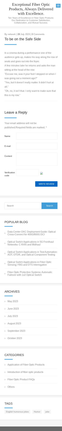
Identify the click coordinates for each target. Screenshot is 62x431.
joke (47, 411)
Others (11, 387)
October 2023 (15, 338)
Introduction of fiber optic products (25, 372)
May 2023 (13, 301)
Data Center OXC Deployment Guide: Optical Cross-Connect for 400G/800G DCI (32, 233)
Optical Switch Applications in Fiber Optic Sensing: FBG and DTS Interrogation (29, 263)
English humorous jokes (17, 411)
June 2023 (13, 308)
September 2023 (16, 331)
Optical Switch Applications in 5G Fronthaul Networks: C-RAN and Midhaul (31, 243)
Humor (37, 411)
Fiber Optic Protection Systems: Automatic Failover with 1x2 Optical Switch (30, 273)
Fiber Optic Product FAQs (21, 379)
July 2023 (13, 316)
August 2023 (14, 323)
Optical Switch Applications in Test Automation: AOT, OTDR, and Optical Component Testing (32, 253)
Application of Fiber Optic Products (26, 364)
